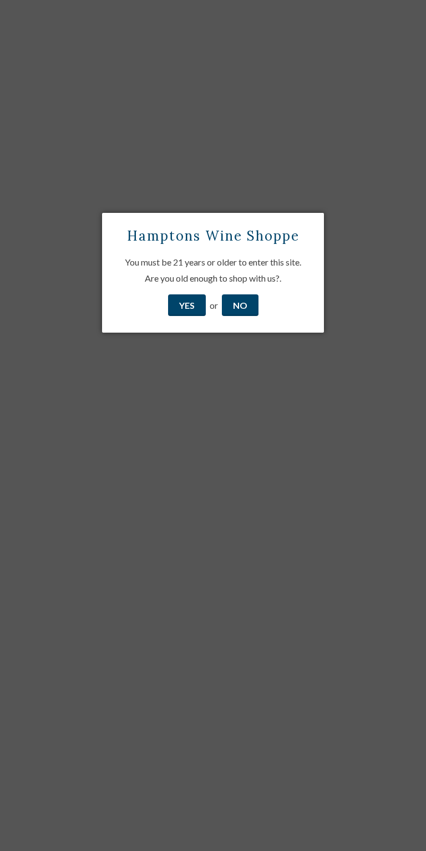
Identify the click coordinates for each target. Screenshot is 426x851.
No (240, 305)
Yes (187, 305)
